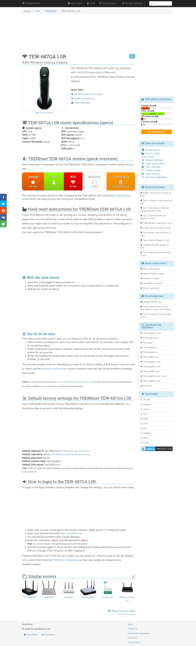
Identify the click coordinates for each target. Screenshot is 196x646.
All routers (76, 3)
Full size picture (45, 113)
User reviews (152, 173)
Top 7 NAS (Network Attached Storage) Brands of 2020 (154, 209)
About (130, 624)
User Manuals (82, 102)
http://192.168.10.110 (71, 533)
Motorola (147, 433)
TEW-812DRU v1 (150, 347)
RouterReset (32, 3)
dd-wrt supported (151, 288)
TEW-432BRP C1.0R (151, 381)
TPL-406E (147, 386)
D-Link (146, 442)
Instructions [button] (109, 3)
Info (38, 11)
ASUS (145, 414)
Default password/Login (88, 94)
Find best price (157, 131)
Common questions (155, 177)
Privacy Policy (134, 642)
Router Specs (152, 149)
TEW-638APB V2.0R (151, 367)
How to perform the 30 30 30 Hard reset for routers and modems (155, 307)
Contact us (132, 629)
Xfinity (145, 438)
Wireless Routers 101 (152, 302)
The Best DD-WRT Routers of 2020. (154, 246)
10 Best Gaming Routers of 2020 (157, 228)
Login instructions (84, 98)
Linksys (146, 409)
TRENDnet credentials (65, 560)
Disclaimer (132, 638)
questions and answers (54, 368)
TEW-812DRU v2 (150, 352)
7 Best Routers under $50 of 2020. (158, 223)
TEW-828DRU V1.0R (152, 333)
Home (27, 11)
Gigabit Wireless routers (153, 273)
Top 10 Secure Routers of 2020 (156, 240)
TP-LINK (146, 399)
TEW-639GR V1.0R (151, 371)
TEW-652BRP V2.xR (151, 362)
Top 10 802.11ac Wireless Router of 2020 (155, 253)
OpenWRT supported (152, 283)
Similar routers (152, 170)
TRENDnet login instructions (76, 451)
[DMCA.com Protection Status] (156, 448)
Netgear (146, 404)
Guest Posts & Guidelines (138, 633)
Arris (145, 428)
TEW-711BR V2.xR (150, 338)
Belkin (145, 419)
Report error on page (123, 612)
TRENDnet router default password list (72, 454)
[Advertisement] (78, 35)
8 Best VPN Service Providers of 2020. (155, 194)
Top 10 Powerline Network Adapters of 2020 (153, 216)
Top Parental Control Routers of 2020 (155, 234)
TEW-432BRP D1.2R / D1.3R (155, 376)
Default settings (153, 160)
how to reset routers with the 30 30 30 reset (76, 382)
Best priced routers (151, 269)
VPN (92, 3)
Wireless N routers (151, 278)
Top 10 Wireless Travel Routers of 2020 (156, 201)
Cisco (145, 423)
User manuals (152, 166)
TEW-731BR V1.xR (150, 357)
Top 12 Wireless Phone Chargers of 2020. (155, 315)
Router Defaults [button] (134, 3)
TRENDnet (51, 11)
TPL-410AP (148, 343)
